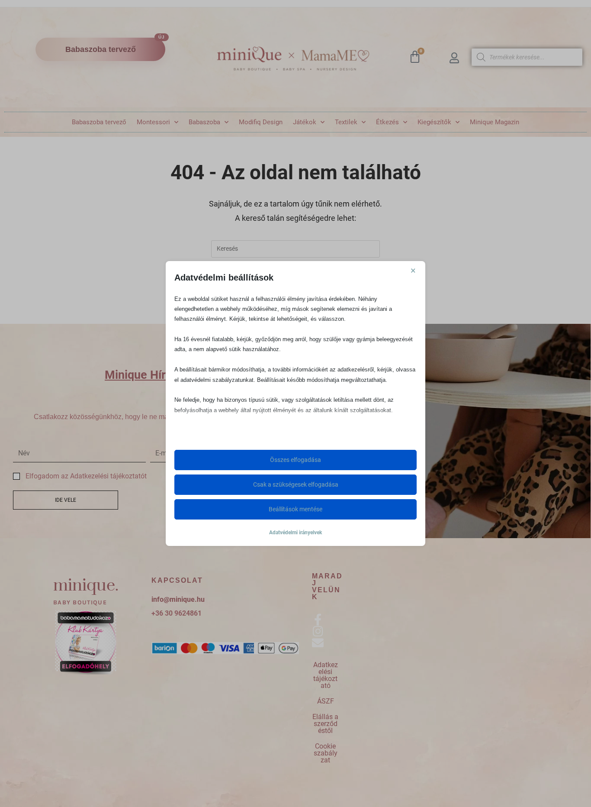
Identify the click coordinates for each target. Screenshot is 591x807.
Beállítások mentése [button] (295, 509)
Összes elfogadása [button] (295, 459)
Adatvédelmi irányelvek (295, 532)
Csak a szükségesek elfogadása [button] (295, 484)
